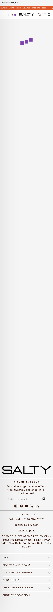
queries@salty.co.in (26, 524)
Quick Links (11, 580)
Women (11, 15)
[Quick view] (20, 73)
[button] (22, 80)
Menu (7, 557)
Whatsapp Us (26, 530)
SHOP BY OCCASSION (16, 595)
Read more (26, 322)
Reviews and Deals (16, 565)
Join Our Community (17, 572)
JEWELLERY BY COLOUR (18, 587)
